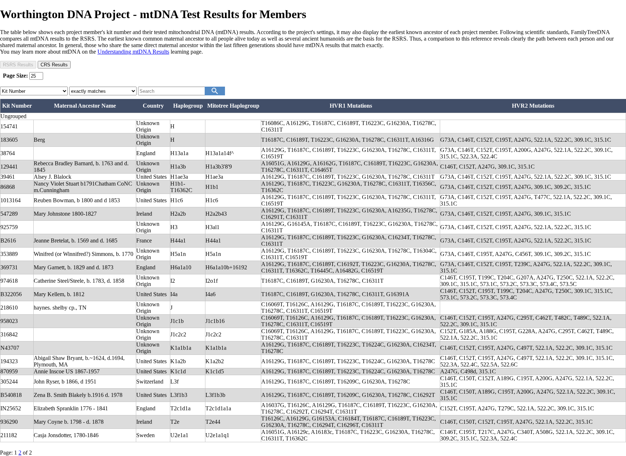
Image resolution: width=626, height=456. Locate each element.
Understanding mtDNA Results (133, 52)
